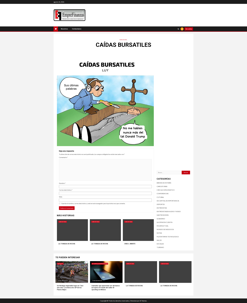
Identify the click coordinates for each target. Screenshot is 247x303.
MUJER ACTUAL (162, 226)
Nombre (62, 183)
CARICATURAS (123, 39)
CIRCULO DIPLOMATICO (166, 190)
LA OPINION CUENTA (164, 222)
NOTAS (159, 233)
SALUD (159, 240)
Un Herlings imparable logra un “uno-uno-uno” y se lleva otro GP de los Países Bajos (70, 288)
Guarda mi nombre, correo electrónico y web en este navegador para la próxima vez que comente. (93, 203)
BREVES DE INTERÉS (164, 183)
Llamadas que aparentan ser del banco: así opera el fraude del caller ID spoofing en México (105, 288)
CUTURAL (160, 197)
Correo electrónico (65, 190)
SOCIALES (160, 244)
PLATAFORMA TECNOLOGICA (168, 237)
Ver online (189, 29)
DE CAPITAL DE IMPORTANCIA (168, 201)
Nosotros (64, 29)
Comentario (63, 157)
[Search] (178, 29)
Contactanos (76, 29)
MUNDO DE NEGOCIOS (165, 229)
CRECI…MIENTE (129, 244)
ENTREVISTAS (162, 208)
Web (60, 197)
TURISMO (160, 247)
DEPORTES (161, 204)
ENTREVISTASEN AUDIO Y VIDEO (169, 211)
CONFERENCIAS (162, 193)
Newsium (133, 301)
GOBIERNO (161, 219)
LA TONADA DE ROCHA (66, 244)
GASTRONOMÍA (163, 215)
